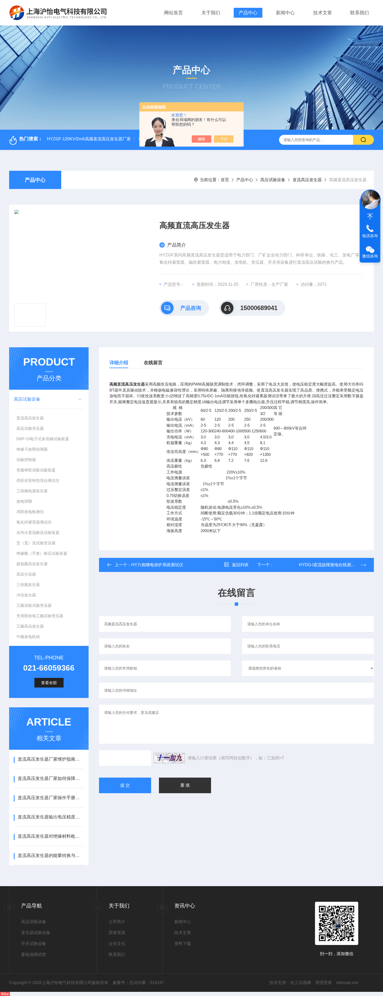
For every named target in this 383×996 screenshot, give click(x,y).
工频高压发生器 (30, 626)
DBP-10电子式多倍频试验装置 (42, 439)
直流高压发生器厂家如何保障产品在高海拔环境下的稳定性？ (51, 778)
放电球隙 (24, 501)
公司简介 (117, 921)
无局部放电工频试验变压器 (39, 616)
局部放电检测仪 (30, 511)
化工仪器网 (300, 982)
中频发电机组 (28, 636)
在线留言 (153, 362)
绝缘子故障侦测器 (32, 449)
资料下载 (182, 943)
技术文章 (322, 12)
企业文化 (117, 943)
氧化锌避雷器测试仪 (34, 522)
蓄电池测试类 (33, 954)
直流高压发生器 (307, 180)
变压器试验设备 (35, 932)
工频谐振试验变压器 (34, 605)
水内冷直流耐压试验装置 (37, 532)
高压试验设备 (272, 180)
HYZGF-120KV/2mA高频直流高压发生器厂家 (89, 139)
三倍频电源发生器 (32, 491)
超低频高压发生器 (32, 564)
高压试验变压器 (30, 428)
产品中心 (248, 12)
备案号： (121, 982)
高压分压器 (26, 574)
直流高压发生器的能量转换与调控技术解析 (51, 855)
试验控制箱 (26, 459)
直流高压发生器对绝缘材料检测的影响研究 (51, 836)
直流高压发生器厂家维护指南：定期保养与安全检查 (51, 759)
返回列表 (240, 565)
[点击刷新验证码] (169, 758)
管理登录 (323, 982)
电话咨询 (370, 236)
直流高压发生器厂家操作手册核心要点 (51, 797)
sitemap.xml (347, 982)
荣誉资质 (117, 932)
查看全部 (49, 682)
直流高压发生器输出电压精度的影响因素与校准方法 (51, 817)
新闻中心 (285, 12)
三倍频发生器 (28, 584)
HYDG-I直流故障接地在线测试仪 (316, 565)
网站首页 (173, 12)
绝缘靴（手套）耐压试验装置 (41, 553)
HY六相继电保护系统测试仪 (157, 565)
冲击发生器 (26, 595)
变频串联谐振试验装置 (35, 470)
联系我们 (359, 12)
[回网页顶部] (370, 216)
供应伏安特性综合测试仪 (37, 480)
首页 (225, 180)
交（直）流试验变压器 (35, 543)
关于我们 (210, 12)
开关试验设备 (33, 943)
